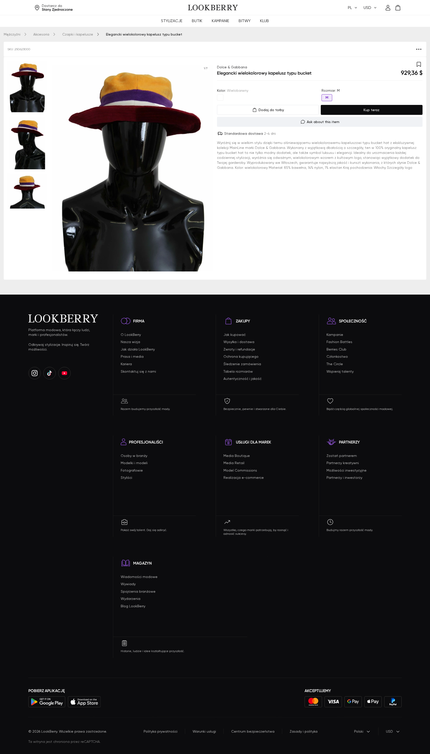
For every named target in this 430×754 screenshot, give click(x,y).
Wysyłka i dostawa (238, 342)
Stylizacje (171, 20)
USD (389, 731)
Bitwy (245, 20)
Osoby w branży (134, 456)
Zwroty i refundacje (239, 349)
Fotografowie (132, 470)
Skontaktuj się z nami (138, 371)
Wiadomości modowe (139, 577)
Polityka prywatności (160, 731)
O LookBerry (131, 335)
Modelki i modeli (134, 463)
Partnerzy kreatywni (342, 463)
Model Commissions (240, 470)
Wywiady (128, 584)
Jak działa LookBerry (138, 349)
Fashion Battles (339, 342)
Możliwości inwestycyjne (346, 470)
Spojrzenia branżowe (138, 591)
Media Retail (233, 463)
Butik (197, 20)
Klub (264, 20)
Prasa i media (132, 356)
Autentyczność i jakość (242, 379)
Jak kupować (234, 335)
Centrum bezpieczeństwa (252, 731)
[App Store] (84, 701)
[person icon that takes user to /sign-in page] (388, 7)
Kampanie (220, 20)
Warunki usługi (204, 731)
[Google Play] (46, 701)
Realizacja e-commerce (243, 478)
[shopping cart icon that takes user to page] (398, 7)
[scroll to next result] (205, 168)
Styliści (126, 478)
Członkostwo (337, 356)
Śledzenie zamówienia (242, 364)
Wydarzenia (130, 599)
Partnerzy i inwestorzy (344, 478)
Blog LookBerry (133, 606)
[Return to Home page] (213, 7)
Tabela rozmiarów (238, 371)
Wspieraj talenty (340, 371)
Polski (358, 731)
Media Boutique (236, 456)
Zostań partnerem (341, 456)
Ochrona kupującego (241, 356)
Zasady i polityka (304, 731)
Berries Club (336, 349)
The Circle (334, 364)
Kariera (126, 364)
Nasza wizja (130, 342)
